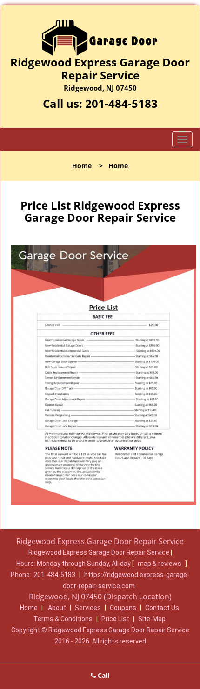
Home (82, 165)
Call (102, 675)
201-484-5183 (121, 103)
